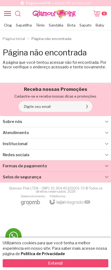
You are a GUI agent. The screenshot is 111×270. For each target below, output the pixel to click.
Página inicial (14, 38)
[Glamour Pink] (54, 13)
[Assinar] (87, 106)
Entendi (55, 263)
